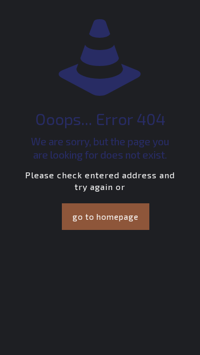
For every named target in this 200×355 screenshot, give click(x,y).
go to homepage (106, 216)
